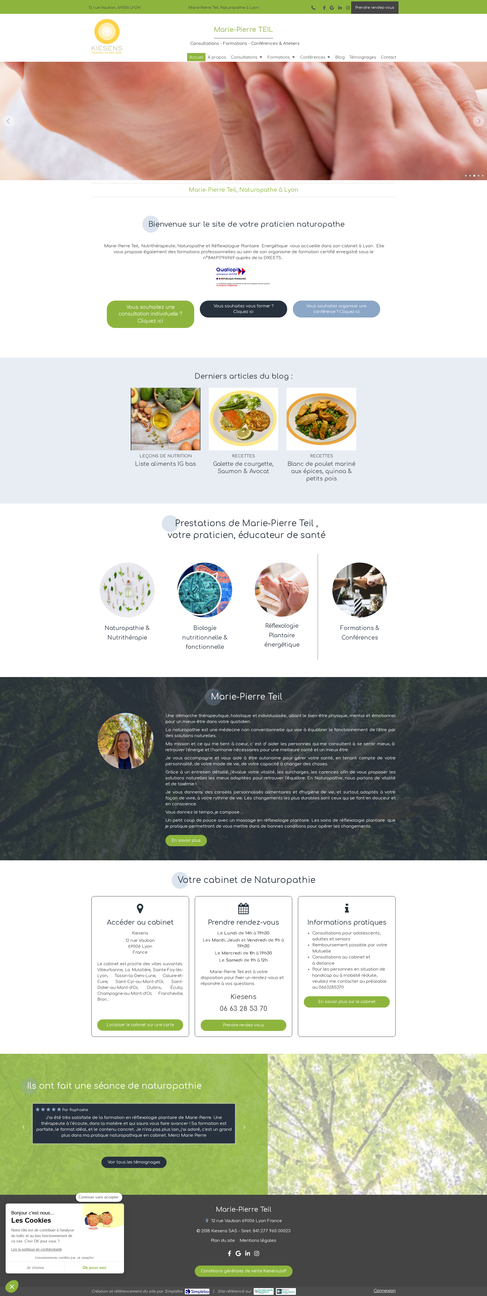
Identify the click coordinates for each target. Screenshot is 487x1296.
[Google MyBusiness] (332, 9)
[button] (12, 1286)
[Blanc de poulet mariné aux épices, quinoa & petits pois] (321, 419)
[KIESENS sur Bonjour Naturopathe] (286, 1291)
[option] (243, 121)
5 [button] (482, 175)
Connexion (385, 1290)
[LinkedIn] (340, 9)
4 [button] (478, 175)
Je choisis (35, 1267)
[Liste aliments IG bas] (165, 419)
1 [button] (465, 175)
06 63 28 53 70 (243, 1009)
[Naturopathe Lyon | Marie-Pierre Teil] (107, 37)
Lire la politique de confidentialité (36, 1249)
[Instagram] (348, 9)
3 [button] (474, 175)
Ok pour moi (94, 1267)
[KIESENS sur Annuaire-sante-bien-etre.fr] (264, 1291)
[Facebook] (324, 9)
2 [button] (470, 175)
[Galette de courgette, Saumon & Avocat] (243, 419)
